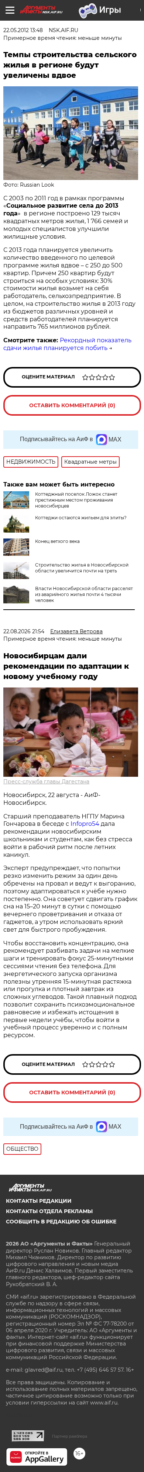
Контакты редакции (39, 1201)
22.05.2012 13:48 (23, 30)
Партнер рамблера (69, 1436)
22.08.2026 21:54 (23, 631)
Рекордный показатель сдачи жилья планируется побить (67, 344)
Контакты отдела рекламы (49, 1211)
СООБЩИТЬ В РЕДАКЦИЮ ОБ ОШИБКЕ (61, 1221)
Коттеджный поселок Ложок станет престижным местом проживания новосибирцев (76, 500)
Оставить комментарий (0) (72, 405)
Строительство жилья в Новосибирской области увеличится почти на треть (81, 568)
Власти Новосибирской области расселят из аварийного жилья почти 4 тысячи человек (84, 594)
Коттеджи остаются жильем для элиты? (81, 517)
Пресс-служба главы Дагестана (46, 781)
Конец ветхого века (57, 541)
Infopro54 (85, 823)
